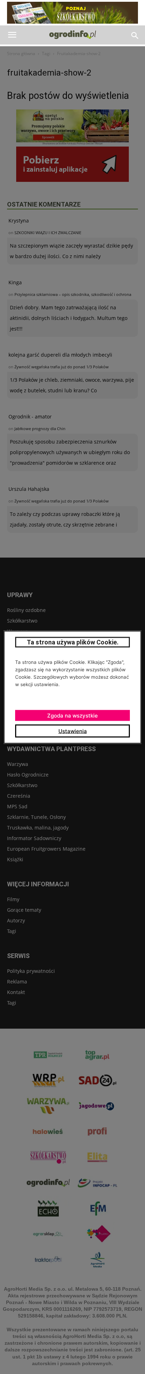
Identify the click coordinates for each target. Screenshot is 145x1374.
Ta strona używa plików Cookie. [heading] (73, 642)
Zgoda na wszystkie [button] (72, 715)
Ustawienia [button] (72, 730)
